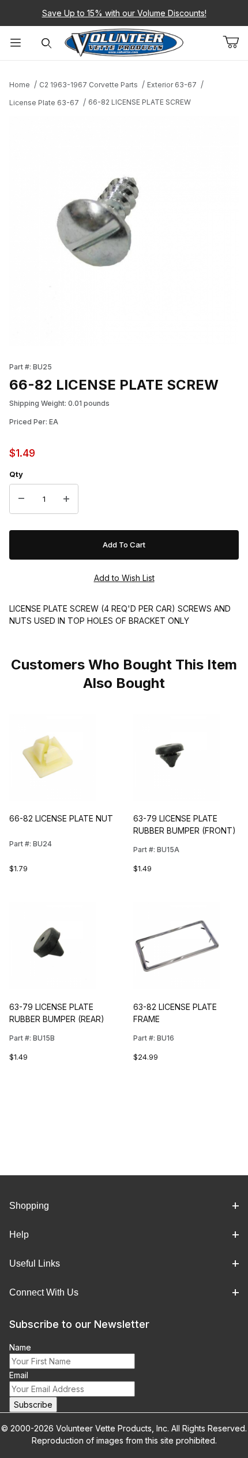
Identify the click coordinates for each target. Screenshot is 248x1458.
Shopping (29, 1206)
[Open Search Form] (46, 43)
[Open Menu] (15, 43)
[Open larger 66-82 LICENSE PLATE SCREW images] (124, 231)
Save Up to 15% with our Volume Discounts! (124, 13)
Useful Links (34, 1263)
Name (20, 1347)
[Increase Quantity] (66, 498)
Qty (16, 474)
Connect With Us (43, 1292)
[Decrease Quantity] (21, 498)
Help (19, 1234)
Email (18, 1375)
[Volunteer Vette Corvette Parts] (124, 42)
